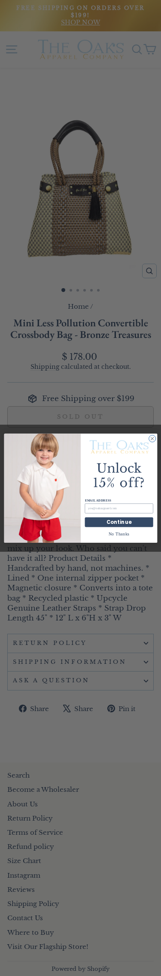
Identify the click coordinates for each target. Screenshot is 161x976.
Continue (118, 522)
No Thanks (118, 533)
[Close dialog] (152, 438)
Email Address (98, 500)
